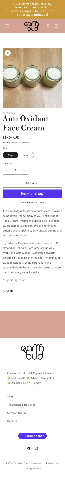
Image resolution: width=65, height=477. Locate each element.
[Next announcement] (58, 9)
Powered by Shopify (33, 463)
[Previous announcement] (7, 9)
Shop (10, 396)
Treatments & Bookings (21, 404)
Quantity (7, 163)
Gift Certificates (16, 412)
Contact (12, 421)
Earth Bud (18, 463)
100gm (10, 155)
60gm (26, 155)
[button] (7, 26)
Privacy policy (52, 463)
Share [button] (10, 290)
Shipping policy (34, 469)
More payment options (32, 202)
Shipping (6, 142)
